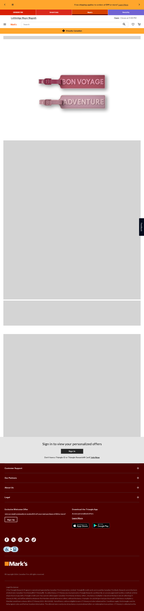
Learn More (123, 5)
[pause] (12, 4)
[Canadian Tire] (18, 12)
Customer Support (13, 468)
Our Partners (11, 478)
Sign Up (11, 520)
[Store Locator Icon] (8, 18)
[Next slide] (139, 4)
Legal (7, 497)
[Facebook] (6, 540)
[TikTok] (34, 540)
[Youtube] (27, 540)
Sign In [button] (72, 451)
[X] (13, 540)
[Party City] (126, 12)
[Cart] (139, 24)
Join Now (95, 457)
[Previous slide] (4, 4)
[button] (124, 24)
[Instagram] (20, 540)
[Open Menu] (4, 24)
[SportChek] (54, 12)
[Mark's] (90, 12)
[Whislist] (133, 24)
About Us (9, 487)
